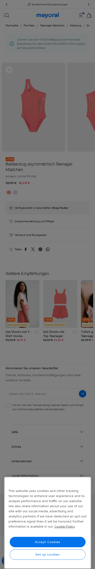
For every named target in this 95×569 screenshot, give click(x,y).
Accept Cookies (48, 542)
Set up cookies (47, 554)
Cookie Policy (64, 526)
